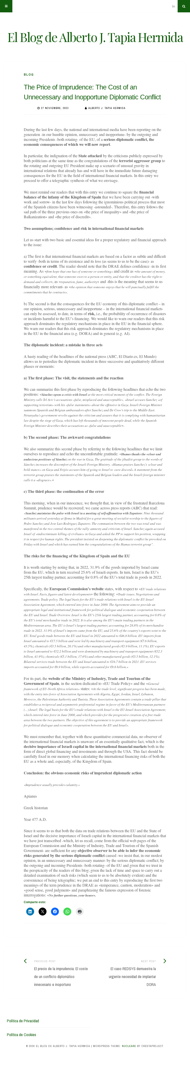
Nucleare (129, 1046)
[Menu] (6, 6)
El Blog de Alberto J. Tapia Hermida (95, 37)
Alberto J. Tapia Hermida (106, 108)
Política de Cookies (21, 1034)
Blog (29, 74)
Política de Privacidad (23, 1021)
